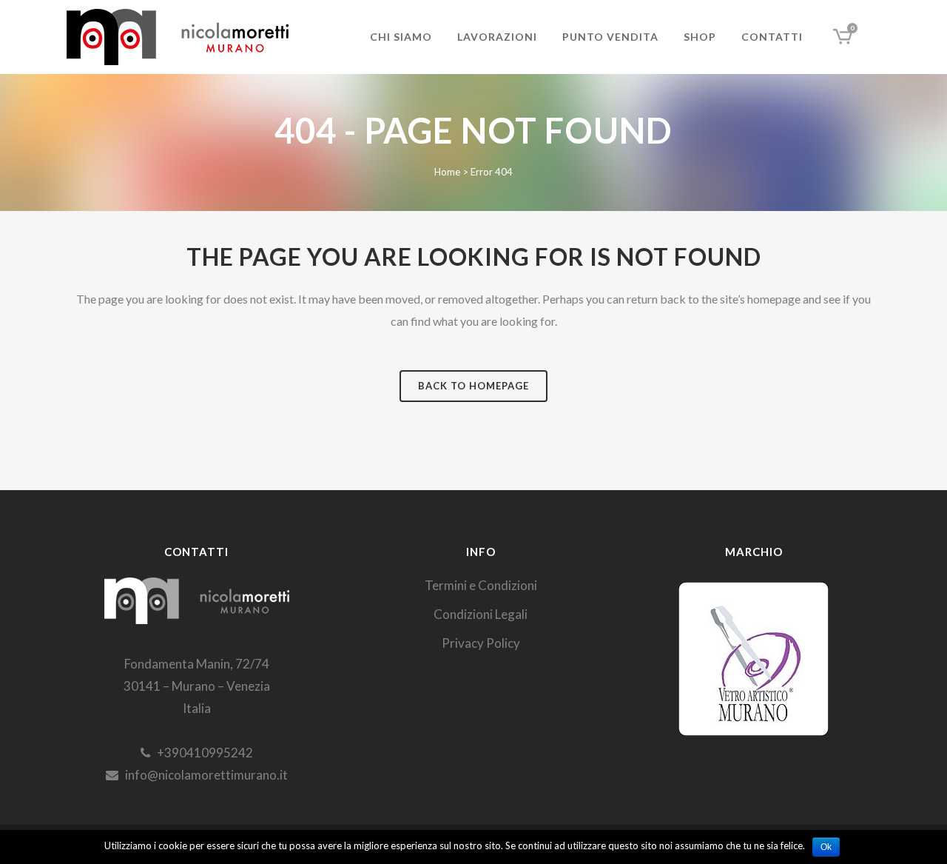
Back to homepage (473, 386)
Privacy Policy (481, 643)
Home (447, 172)
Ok (826, 847)
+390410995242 (201, 752)
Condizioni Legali (481, 614)
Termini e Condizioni (481, 585)
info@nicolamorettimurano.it (203, 775)
